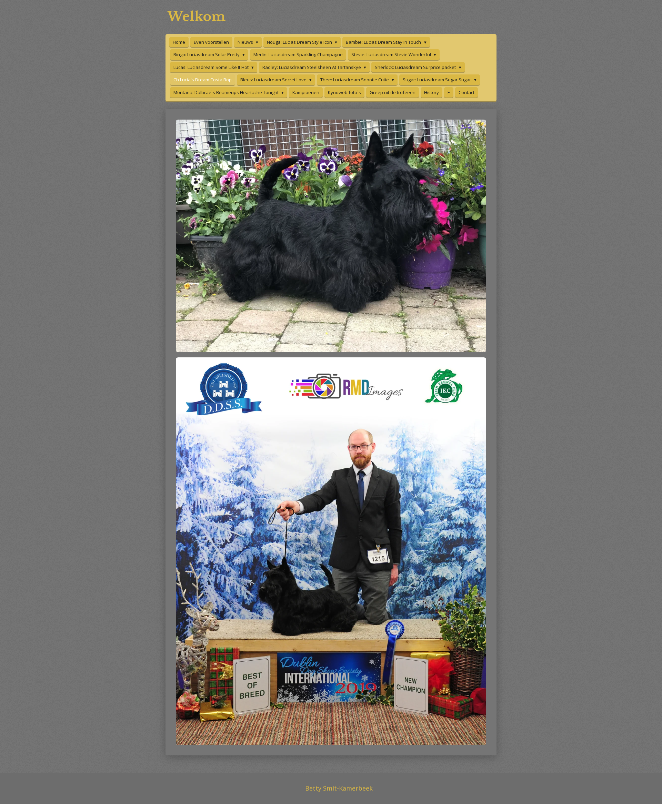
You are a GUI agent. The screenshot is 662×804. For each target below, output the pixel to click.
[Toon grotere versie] (331, 236)
